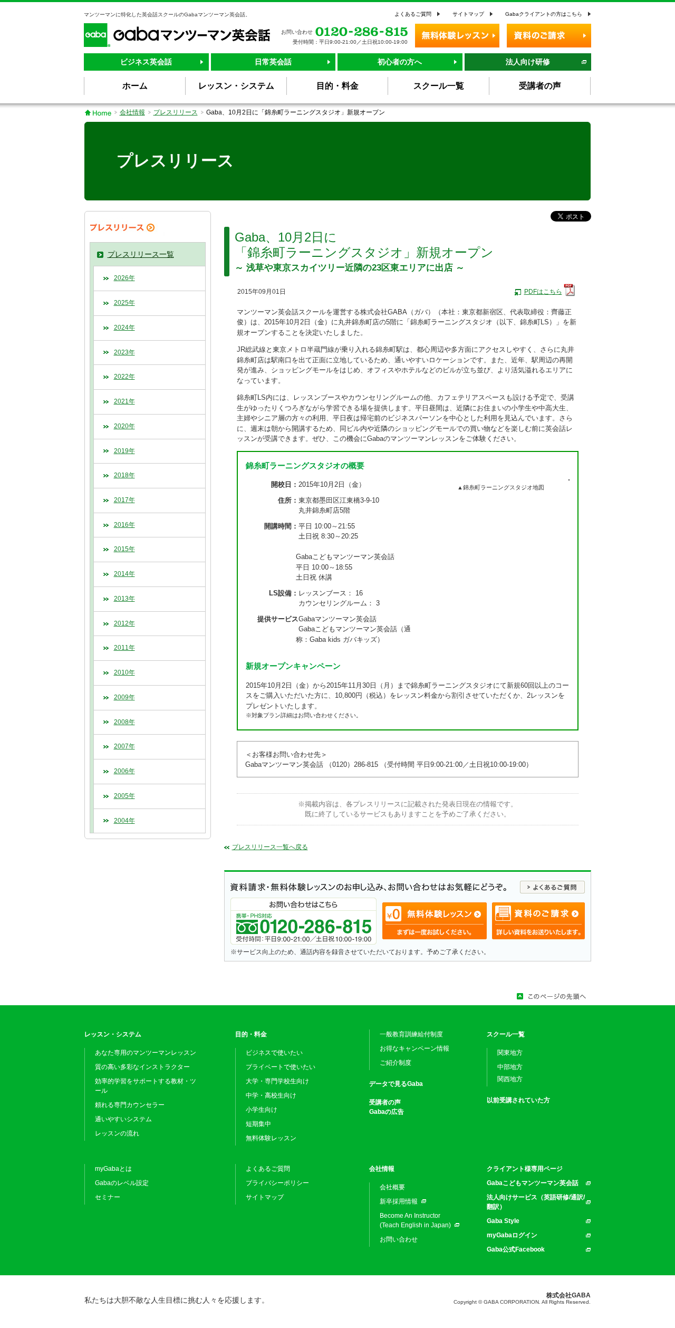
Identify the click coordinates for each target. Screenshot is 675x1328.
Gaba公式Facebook (516, 1249)
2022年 (124, 376)
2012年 (124, 623)
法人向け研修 (528, 61)
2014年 (124, 574)
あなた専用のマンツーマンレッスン (145, 1052)
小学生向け (261, 1109)
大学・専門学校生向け (277, 1081)
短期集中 (258, 1124)
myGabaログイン (512, 1235)
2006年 (124, 771)
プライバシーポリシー (277, 1183)
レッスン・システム (112, 1034)
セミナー (107, 1197)
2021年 (124, 401)
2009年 (124, 697)
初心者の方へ (400, 61)
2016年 (124, 524)
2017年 (124, 500)
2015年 (124, 549)
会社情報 (132, 112)
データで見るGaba (396, 1084)
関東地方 (510, 1052)
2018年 (124, 475)
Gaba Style (503, 1221)
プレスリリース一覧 (141, 254)
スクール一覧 (506, 1034)
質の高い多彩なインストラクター (142, 1067)
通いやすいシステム (123, 1119)
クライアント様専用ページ (525, 1168)
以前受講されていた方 (518, 1100)
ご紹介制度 (395, 1062)
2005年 (124, 796)
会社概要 (392, 1187)
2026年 (124, 278)
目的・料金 (251, 1034)
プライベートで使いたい (280, 1067)
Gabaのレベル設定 (122, 1183)
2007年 (124, 746)
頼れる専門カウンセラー (130, 1105)
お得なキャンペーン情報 (414, 1048)
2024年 (124, 327)
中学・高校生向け (271, 1095)
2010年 (124, 672)
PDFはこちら (543, 291)
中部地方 (510, 1067)
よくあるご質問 (412, 14)
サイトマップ (468, 14)
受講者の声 (385, 1102)
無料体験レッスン (271, 1138)
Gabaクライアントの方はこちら (543, 14)
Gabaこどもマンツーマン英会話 (532, 1183)
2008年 (124, 722)
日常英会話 (273, 61)
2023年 (124, 352)
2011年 (124, 647)
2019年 (124, 451)
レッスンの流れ (117, 1133)
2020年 (124, 426)
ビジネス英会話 (146, 61)
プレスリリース (175, 112)
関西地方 (510, 1079)
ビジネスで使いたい (274, 1052)
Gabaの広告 (386, 1111)
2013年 (124, 598)
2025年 (124, 302)
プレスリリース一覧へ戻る (270, 847)
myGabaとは (113, 1168)
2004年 (124, 820)
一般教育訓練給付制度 (411, 1034)
